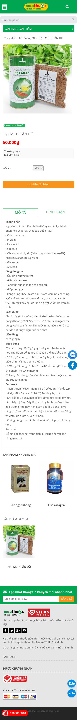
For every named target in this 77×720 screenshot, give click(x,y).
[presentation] (20, 212)
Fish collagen (56, 505)
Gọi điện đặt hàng (38, 184)
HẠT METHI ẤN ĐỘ (14, 125)
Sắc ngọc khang (21, 505)
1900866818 (18, 713)
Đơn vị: (7, 168)
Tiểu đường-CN (27, 38)
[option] (37, 78)
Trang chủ (9, 38)
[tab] (20, 212)
